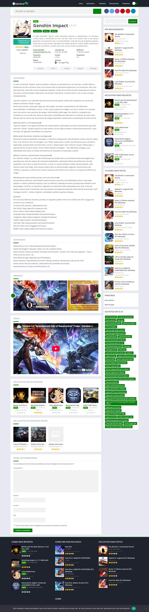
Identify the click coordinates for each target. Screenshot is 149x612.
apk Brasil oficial (129, 323)
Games (54, 31)
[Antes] (13, 295)
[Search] (97, 11)
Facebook (40, 68)
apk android (110, 320)
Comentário (18, 468)
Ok (134, 608)
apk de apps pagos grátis (115, 330)
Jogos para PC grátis (113, 410)
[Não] (146, 608)
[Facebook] (106, 11)
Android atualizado (125, 317)
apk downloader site (113, 346)
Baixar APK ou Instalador (24, 42)
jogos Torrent (111, 417)
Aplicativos (90, 3)
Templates (126, 3)
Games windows (112, 382)
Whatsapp (93, 68)
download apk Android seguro (117, 376)
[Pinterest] (128, 11)
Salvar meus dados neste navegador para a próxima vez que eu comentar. (41, 525)
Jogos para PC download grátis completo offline (120, 403)
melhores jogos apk (125, 417)
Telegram (80, 68)
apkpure (129, 353)
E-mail (16, 505)
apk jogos (126, 346)
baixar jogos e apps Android (116, 363)
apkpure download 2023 (126, 356)
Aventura (48, 22)
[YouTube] (122, 11)
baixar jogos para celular (115, 372)
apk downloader (125, 337)
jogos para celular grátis (115, 395)
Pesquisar (132, 21)
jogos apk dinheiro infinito (115, 389)
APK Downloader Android (115, 340)
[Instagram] (117, 11)
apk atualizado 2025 (113, 323)
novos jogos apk (130, 423)
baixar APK (110, 359)
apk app (120, 320)
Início (81, 3)
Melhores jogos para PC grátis (117, 420)
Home (41, 22)
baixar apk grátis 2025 (125, 359)
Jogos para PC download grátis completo (120, 399)
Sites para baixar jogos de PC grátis (118, 427)
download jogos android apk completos (120, 379)
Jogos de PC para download (116, 392)
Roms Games (114, 3)
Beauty (46, 31)
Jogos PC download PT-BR (115, 414)
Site (14, 515)
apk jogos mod (111, 350)
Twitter (53, 68)
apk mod (122, 350)
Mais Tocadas (109, 305)
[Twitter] (112, 11)
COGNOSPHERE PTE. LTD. (42, 52)
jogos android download (115, 385)
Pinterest (67, 68)
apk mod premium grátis (115, 353)
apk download (111, 337)
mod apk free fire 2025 (114, 423)
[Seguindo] (98, 295)
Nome (16, 495)
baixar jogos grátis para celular (117, 369)
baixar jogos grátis (113, 366)
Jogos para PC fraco (113, 407)
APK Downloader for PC (114, 343)
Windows (102, 3)
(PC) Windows (111, 317)
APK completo (111, 327)
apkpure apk (110, 356)
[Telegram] (133, 11)
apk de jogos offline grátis (115, 333)
